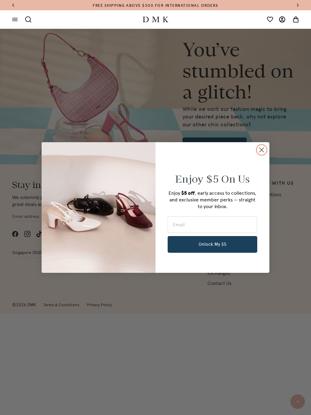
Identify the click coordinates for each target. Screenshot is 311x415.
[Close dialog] (261, 150)
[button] (16, 5)
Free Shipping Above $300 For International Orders (155, 4)
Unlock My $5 (213, 244)
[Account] (282, 19)
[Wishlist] (270, 19)
